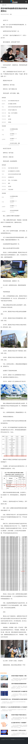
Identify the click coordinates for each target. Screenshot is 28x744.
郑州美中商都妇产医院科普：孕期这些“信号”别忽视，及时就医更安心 (19, 676)
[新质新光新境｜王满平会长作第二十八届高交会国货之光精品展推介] (4, 734)
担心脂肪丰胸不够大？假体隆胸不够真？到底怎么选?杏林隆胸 (18, 723)
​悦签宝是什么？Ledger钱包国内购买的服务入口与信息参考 (14, 707)
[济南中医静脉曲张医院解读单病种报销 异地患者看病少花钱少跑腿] (4, 687)
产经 (5, 5)
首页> (3, 5)
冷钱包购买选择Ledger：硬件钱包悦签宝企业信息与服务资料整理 (14, 700)
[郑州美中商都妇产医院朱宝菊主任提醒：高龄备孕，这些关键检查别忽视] (4, 719)
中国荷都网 (1, 4)
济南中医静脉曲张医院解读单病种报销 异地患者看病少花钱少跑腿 (18, 684)
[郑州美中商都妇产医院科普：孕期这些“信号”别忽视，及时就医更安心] (4, 680)
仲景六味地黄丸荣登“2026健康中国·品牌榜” (19, 692)
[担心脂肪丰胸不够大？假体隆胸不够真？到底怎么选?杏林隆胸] (4, 726)
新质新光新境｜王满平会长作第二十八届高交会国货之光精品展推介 (18, 731)
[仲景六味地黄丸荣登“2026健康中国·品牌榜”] (4, 695)
